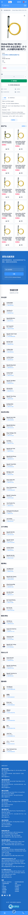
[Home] (1, 10)
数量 (2, 74)
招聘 (16, 883)
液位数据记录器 (7, 10)
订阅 (14, 274)
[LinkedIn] (9, 895)
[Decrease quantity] (2, 77)
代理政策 (4, 888)
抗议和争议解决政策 (19, 881)
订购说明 (17, 888)
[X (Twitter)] (7, 895)
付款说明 (4, 886)
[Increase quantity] (25, 77)
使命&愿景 (4, 889)
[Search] (25, 5)
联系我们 (17, 886)
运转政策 (17, 889)
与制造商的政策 (5, 883)
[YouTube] (4, 895)
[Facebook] (2, 895)
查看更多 (24, 126)
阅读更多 (13, 119)
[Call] (14, 913)
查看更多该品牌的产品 (14, 54)
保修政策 (4, 891)
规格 (5, 97)
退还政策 (17, 891)
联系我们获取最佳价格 (15, 85)
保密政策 (4, 892)
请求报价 (15, 81)
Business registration (6, 881)
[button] (14, 26)
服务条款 (15, 277)
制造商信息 (12, 97)
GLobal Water (5, 54)
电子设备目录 (18, 885)
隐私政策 (19, 277)
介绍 (3, 885)
